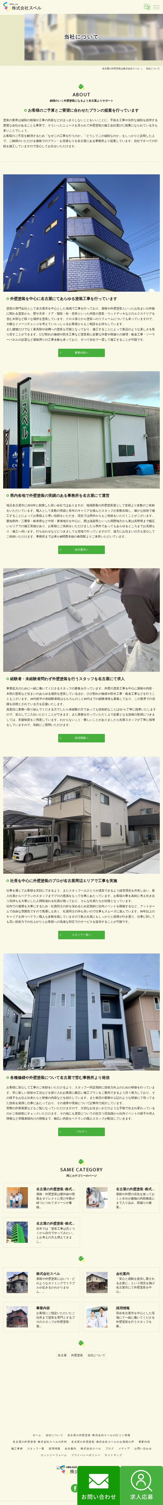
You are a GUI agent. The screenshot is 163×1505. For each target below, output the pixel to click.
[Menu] (156, 6)
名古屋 (62, 1355)
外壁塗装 (77, 1355)
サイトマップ (113, 1455)
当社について (96, 1355)
